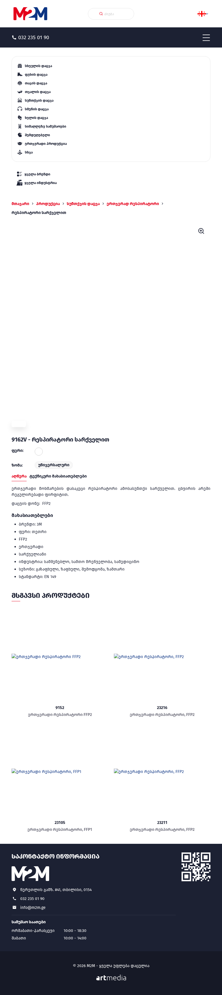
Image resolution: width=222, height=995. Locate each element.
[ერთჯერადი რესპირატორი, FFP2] (162, 657)
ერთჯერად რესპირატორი (133, 203)
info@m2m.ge (33, 907)
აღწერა (19, 476)
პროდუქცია (48, 203)
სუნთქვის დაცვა (83, 203)
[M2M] (30, 13)
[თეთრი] (39, 452)
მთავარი (20, 203)
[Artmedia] (111, 977)
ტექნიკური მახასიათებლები (58, 476)
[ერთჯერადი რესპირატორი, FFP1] (60, 771)
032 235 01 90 (32, 898)
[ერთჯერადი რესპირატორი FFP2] (60, 657)
